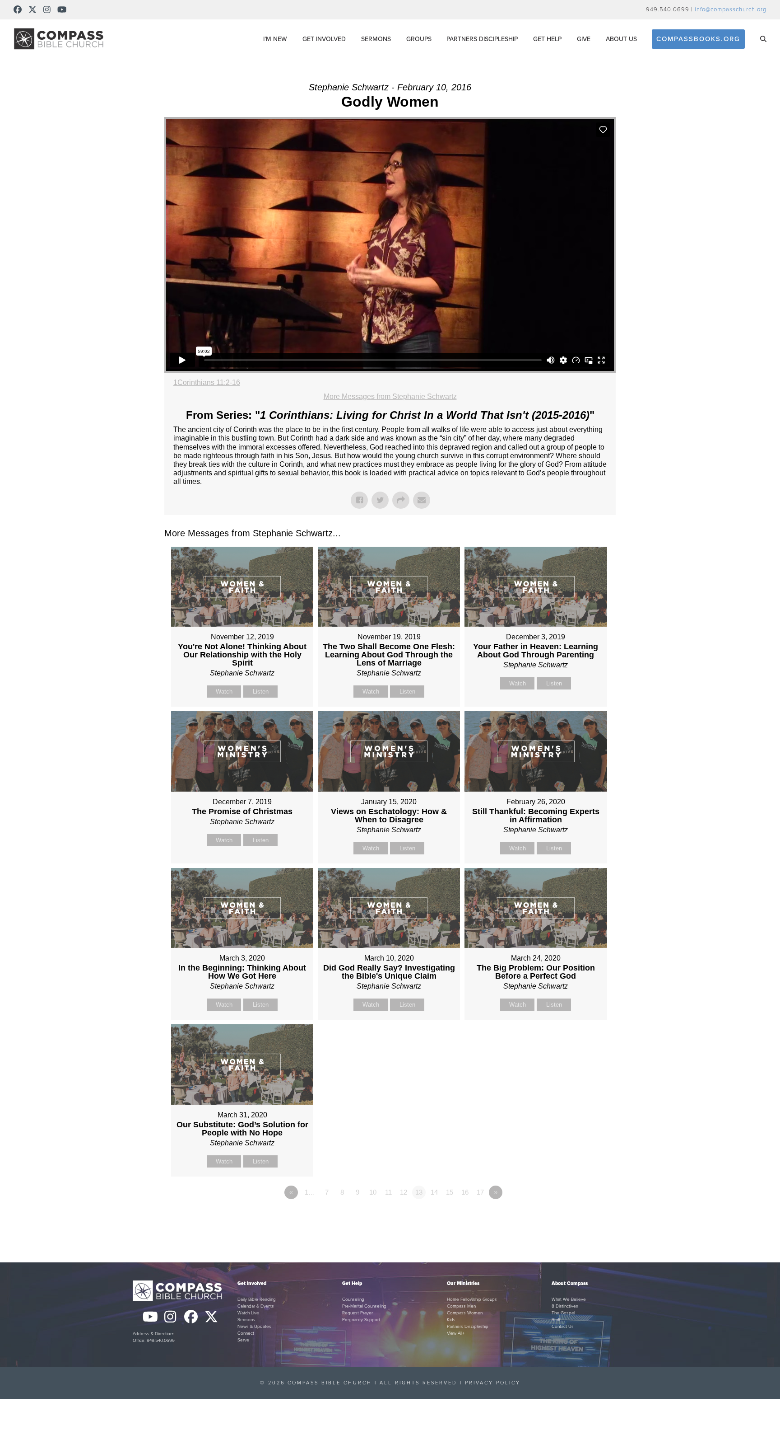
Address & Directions (154, 1334)
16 (465, 1192)
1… (310, 1192)
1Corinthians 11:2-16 (206, 382)
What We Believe (569, 1299)
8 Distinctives (565, 1306)
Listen (261, 691)
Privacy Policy (492, 1383)
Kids (451, 1319)
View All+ (455, 1333)
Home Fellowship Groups (472, 1299)
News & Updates (254, 1326)
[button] (763, 39)
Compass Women (465, 1313)
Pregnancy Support (361, 1319)
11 (388, 1192)
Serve (243, 1340)
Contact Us (563, 1326)
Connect (245, 1333)
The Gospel (563, 1313)
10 (372, 1192)
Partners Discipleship (467, 1326)
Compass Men (461, 1306)
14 (434, 1192)
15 (449, 1192)
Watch (224, 691)
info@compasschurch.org (730, 9)
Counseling (353, 1299)
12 (403, 1192)
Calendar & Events (255, 1306)
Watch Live (248, 1313)
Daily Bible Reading (256, 1299)
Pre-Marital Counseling (364, 1306)
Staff (556, 1319)
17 (480, 1192)
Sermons (246, 1319)
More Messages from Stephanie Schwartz (390, 396)
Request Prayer (357, 1313)
